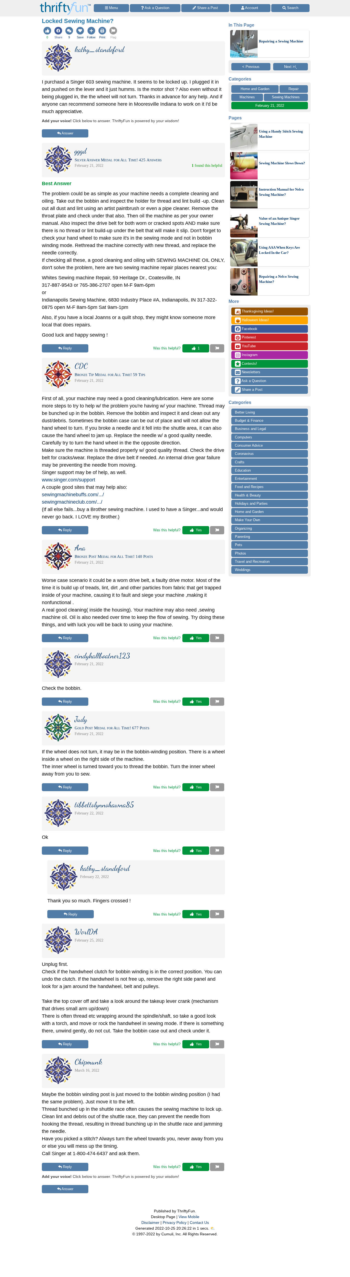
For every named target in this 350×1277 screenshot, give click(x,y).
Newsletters (250, 372)
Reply (67, 348)
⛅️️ (212, 1228)
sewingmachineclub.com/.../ (72, 502)
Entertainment (246, 479)
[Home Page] (65, 3)
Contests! (249, 363)
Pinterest (248, 337)
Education (243, 470)
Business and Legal (250, 429)
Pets (238, 545)
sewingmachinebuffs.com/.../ (73, 494)
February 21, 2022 (269, 106)
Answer (67, 133)
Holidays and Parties (251, 503)
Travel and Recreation (252, 561)
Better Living (245, 412)
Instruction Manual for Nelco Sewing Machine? (281, 192)
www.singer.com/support (68, 480)
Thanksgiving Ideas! (255, 311)
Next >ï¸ (290, 67)
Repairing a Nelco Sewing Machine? (279, 279)
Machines (247, 97)
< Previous (250, 67)
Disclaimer (150, 1222)
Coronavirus (244, 454)
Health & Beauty (248, 495)
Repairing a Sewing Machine (281, 41)
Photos (240, 553)
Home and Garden (255, 89)
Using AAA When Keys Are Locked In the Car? (279, 250)
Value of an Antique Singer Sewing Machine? (279, 221)
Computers (243, 437)
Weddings (242, 570)
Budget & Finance (249, 420)
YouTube (248, 346)
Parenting (242, 537)
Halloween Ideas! (252, 320)
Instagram (249, 355)
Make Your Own (247, 520)
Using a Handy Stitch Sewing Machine (281, 134)
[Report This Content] (217, 348)
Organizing (243, 528)
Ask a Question (253, 381)
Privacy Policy (174, 1222)
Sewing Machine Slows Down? (282, 163)
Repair (293, 89)
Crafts (239, 462)
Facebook (249, 329)
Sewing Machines (286, 97)
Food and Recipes (249, 487)
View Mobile (189, 1217)
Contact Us (199, 1222)
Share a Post (251, 390)
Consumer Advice (249, 445)
